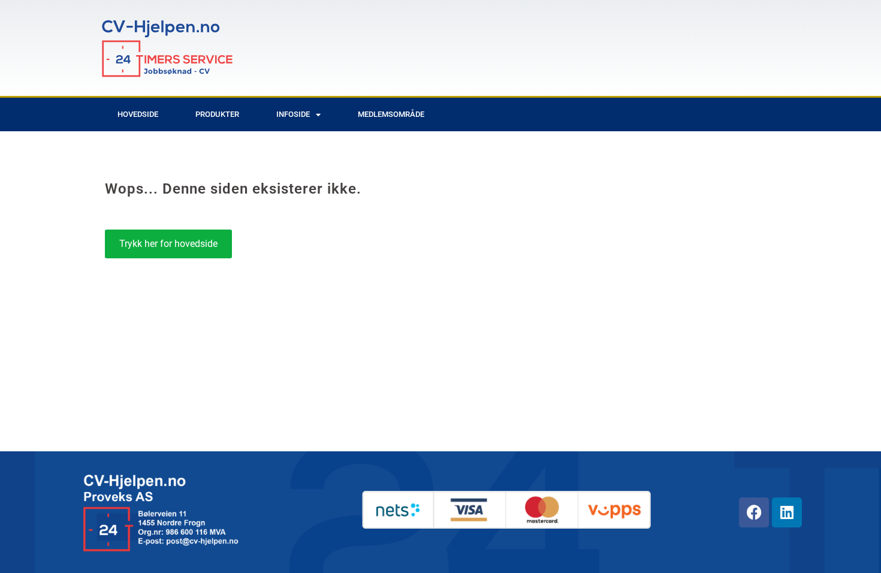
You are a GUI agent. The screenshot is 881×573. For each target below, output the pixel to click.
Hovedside (137, 114)
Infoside (293, 114)
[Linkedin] (787, 512)
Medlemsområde (391, 114)
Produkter (217, 114)
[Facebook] (754, 512)
